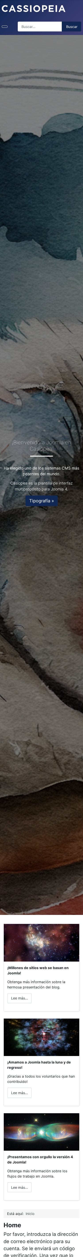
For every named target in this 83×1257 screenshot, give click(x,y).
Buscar (71, 26)
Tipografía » (41, 500)
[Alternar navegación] (5, 27)
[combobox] (40, 26)
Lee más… (19, 998)
